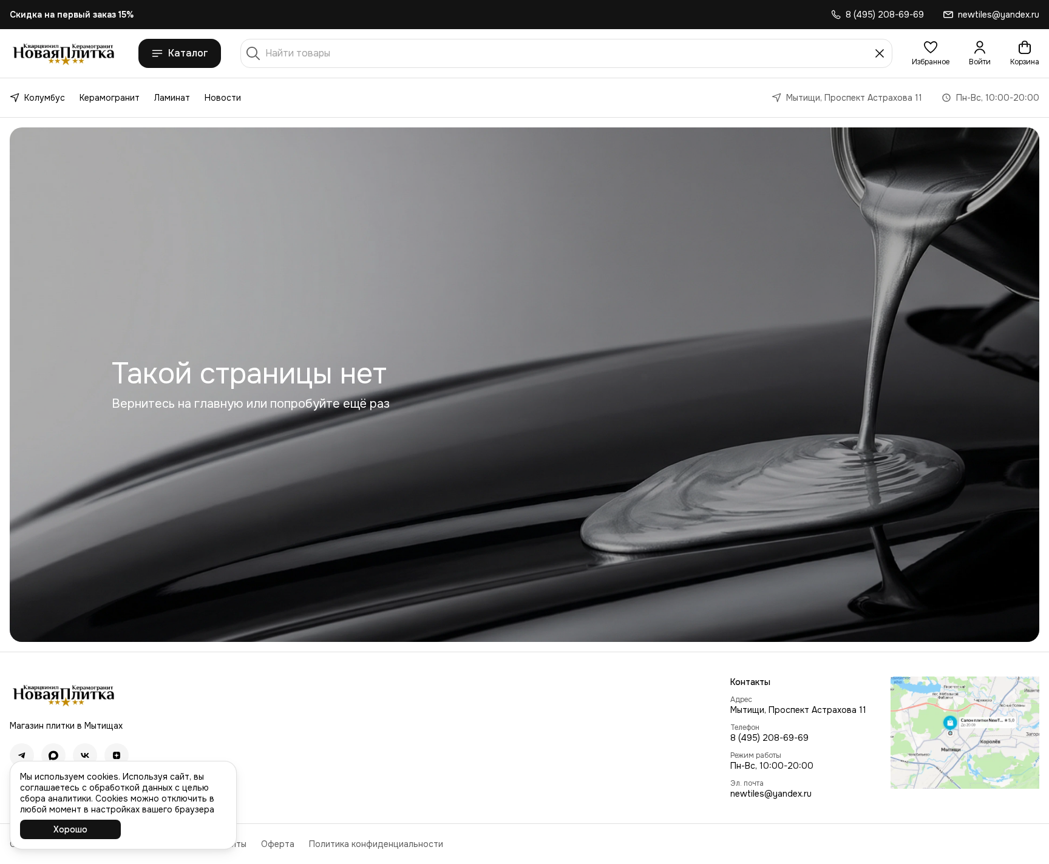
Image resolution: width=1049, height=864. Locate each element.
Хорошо (70, 829)
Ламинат (172, 97)
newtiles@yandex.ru (771, 793)
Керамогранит (110, 97)
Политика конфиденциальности (376, 844)
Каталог (188, 53)
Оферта (277, 844)
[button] (930, 53)
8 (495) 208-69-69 (769, 737)
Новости (223, 97)
